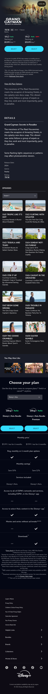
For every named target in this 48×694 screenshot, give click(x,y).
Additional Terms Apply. (16, 76)
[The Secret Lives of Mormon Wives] (13, 368)
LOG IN (42, 4)
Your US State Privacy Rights (13, 612)
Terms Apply (10, 550)
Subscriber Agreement (11, 616)
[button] (24, 630)
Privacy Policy (9, 603)
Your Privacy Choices (11, 620)
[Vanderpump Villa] (34, 368)
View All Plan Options (13, 84)
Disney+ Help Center (26, 576)
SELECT (14, 49)
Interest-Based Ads (10, 625)
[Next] (44, 367)
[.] (6, 667)
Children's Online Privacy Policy (14, 607)
